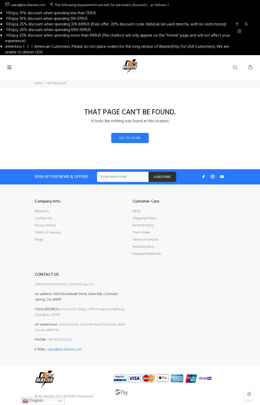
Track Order (141, 233)
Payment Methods (147, 254)
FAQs (137, 211)
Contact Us (43, 218)
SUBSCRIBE (162, 177)
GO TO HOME (130, 138)
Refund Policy (143, 225)
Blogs (39, 240)
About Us (42, 211)
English (35, 400)
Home (39, 83)
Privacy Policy (45, 225)
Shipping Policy (144, 218)
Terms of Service (47, 233)
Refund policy (143, 247)
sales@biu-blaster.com (64, 349)
